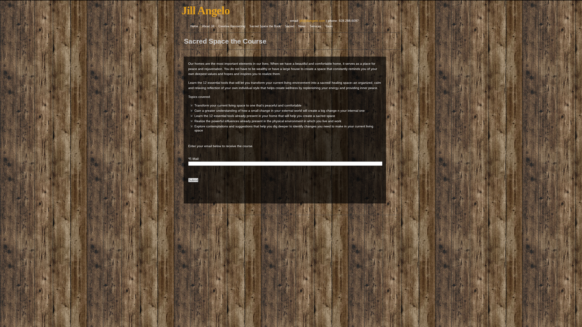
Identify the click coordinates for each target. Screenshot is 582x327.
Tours (329, 26)
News (302, 26)
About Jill (208, 26)
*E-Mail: (193, 159)
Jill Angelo (205, 10)
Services (315, 26)
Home (194, 26)
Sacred (289, 26)
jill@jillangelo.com (312, 20)
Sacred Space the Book (265, 26)
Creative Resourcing (231, 26)
